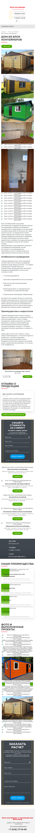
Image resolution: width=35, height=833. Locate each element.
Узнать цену (6, 46)
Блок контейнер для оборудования (17, 483)
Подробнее (17, 476)
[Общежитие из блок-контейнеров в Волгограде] (17, 523)
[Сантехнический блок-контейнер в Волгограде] (17, 692)
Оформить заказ (19, 13)
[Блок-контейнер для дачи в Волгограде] (17, 720)
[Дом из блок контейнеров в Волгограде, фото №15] (17, 211)
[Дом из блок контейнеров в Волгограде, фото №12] (17, 204)
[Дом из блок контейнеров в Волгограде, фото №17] (17, 217)
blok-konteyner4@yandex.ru (17, 556)
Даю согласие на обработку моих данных (18, 460)
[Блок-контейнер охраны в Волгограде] (17, 649)
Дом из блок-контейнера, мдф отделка (17, 371)
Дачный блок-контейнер (17, 497)
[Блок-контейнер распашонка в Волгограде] (17, 682)
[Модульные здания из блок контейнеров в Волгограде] (17, 509)
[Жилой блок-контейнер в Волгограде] (17, 724)
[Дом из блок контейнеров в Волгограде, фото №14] (17, 209)
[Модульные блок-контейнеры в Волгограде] (17, 730)
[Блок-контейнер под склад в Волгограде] (17, 648)
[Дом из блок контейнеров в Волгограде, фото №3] (17, 110)
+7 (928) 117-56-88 (19, 18)
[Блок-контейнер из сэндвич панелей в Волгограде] (17, 727)
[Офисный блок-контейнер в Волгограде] (17, 668)
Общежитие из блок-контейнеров (17, 526)
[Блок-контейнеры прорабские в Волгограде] (17, 653)
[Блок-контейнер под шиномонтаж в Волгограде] (17, 642)
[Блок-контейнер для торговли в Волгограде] (17, 635)
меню (7, 26)
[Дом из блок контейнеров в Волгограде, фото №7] (17, 170)
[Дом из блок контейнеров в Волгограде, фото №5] (17, 145)
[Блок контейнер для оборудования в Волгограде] (17, 481)
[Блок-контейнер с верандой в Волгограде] (17, 640)
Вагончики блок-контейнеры (17, 469)
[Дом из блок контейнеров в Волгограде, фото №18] (17, 219)
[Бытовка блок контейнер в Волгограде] (18, 725)
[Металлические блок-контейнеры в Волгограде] (17, 732)
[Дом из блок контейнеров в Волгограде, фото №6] (17, 147)
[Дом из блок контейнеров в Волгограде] (17, 708)
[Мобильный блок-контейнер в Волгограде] (17, 689)
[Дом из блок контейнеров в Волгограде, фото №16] (17, 214)
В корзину (27, 376)
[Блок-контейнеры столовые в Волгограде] (17, 651)
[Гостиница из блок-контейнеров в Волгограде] (17, 638)
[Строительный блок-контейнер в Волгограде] (17, 695)
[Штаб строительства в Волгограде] (17, 687)
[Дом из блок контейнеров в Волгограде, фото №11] (17, 201)
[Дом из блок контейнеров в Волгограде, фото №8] (17, 193)
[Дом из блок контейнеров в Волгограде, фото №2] (17, 86)
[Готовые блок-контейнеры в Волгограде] (17, 647)
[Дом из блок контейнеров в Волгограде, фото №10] (17, 198)
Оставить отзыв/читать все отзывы (13, 414)
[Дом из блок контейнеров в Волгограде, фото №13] (17, 206)
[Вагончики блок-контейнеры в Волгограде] (17, 467)
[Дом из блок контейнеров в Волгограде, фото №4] (17, 133)
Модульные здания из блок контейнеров (17, 511)
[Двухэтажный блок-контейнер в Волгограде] (17, 655)
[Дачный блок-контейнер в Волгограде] (18, 495)
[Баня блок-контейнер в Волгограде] (17, 681)
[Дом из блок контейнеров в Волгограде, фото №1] (17, 62)
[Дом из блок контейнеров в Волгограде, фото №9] (17, 196)
